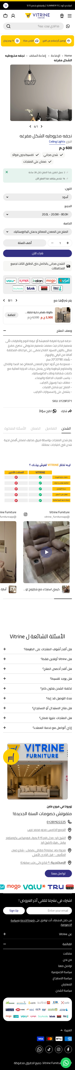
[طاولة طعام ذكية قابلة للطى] (62, 315)
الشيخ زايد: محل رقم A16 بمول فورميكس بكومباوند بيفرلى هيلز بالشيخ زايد (36, 840)
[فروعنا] (62, 15)
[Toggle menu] (69, 15)
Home (68, 55)
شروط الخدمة (27, 920)
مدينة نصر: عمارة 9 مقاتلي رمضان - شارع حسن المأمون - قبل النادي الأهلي (39, 852)
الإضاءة (55, 55)
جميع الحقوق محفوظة (27, 1063)
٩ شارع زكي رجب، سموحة (43, 862)
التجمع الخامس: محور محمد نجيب (46, 829)
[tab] (66, 429)
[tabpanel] (37, 442)
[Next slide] (30, 126)
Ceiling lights (57, 141)
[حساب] (13, 15)
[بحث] (8, 26)
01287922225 (56, 822)
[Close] (6, 172)
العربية (68, 1030)
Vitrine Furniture (52, 1063)
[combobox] (33, 26)
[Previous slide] (41, 126)
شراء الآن (37, 253)
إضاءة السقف (38, 55)
